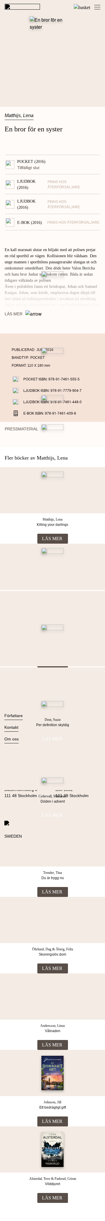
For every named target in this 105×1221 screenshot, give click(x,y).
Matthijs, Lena (19, 115)
